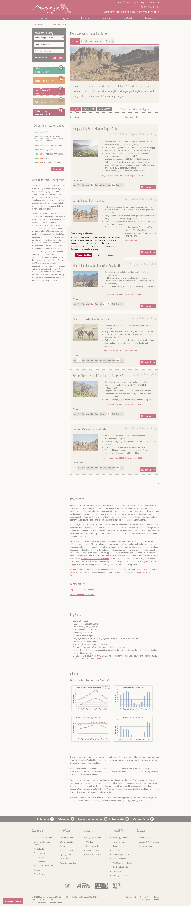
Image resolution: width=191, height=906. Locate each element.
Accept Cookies (84, 255)
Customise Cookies (106, 255)
